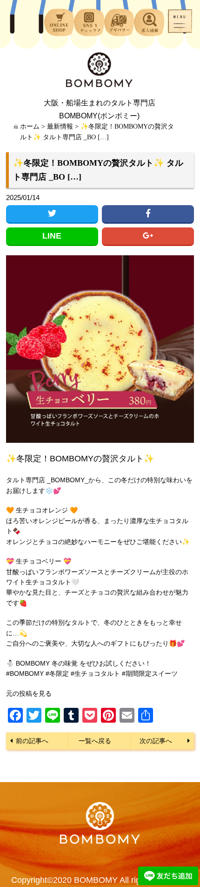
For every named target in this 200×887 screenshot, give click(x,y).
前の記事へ (32, 741)
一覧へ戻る (95, 741)
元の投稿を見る (29, 693)
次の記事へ (156, 741)
